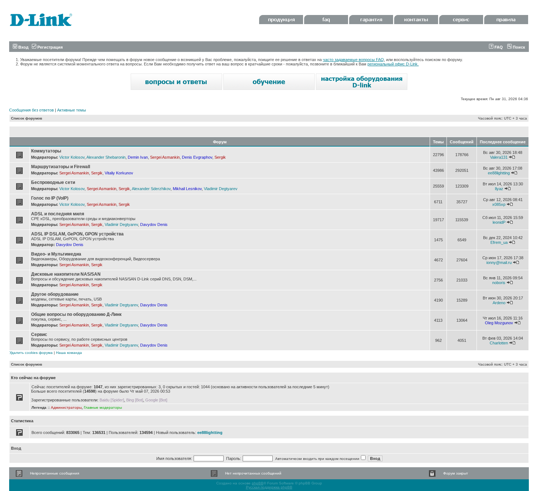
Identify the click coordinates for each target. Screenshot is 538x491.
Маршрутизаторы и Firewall (60, 166)
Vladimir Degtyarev (221, 188)
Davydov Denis (154, 224)
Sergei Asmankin (165, 157)
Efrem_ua (499, 242)
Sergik (220, 157)
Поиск (518, 47)
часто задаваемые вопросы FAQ (353, 59)
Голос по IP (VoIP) (49, 198)
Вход (23, 47)
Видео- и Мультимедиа (56, 254)
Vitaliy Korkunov (119, 173)
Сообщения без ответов (31, 110)
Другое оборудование (55, 294)
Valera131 (499, 157)
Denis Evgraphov (197, 157)
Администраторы (66, 407)
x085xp (498, 204)
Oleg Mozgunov (499, 323)
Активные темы (71, 110)
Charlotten (499, 343)
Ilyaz (499, 188)
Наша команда (69, 353)
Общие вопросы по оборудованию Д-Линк (76, 314)
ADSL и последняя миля (57, 213)
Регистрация (49, 47)
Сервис (39, 334)
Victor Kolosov (72, 157)
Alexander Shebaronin (106, 157)
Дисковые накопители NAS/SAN (66, 274)
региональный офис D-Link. (393, 64)
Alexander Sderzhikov (151, 188)
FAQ (498, 47)
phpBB (258, 483)
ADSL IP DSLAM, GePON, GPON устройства (77, 234)
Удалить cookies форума (31, 353)
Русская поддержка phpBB (269, 487)
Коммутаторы (46, 151)
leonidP (499, 222)
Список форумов (26, 118)
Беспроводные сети (53, 182)
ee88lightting (499, 173)
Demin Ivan (138, 157)
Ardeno (499, 303)
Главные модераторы (103, 407)
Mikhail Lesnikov (187, 188)
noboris (498, 282)
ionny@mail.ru (499, 262)
